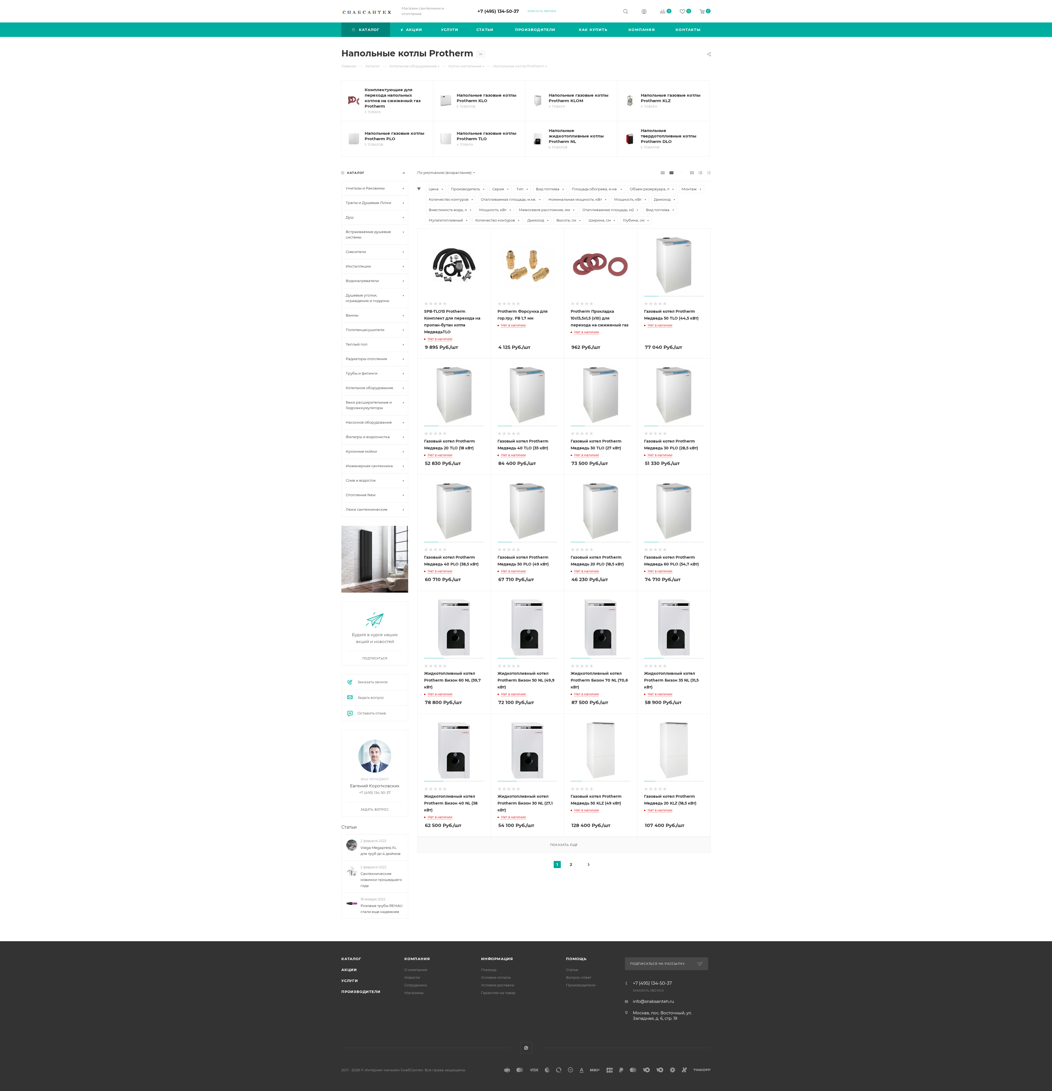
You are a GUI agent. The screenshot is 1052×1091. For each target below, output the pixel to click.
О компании (415, 969)
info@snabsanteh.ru (653, 1001)
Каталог (351, 959)
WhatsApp (526, 1048)
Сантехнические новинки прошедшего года (381, 879)
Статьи (349, 827)
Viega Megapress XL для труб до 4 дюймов (381, 850)
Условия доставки (497, 985)
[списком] (700, 172)
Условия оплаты (496, 977)
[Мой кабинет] (644, 12)
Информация (497, 959)
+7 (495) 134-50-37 (498, 11)
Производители (360, 991)
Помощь (488, 969)
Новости (412, 977)
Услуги (349, 980)
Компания (417, 959)
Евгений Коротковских (374, 785)
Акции (349, 969)
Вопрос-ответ (578, 977)
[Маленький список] (663, 172)
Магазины (414, 992)
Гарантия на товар (498, 992)
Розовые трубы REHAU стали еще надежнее (381, 908)
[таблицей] (709, 172)
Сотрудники (415, 985)
